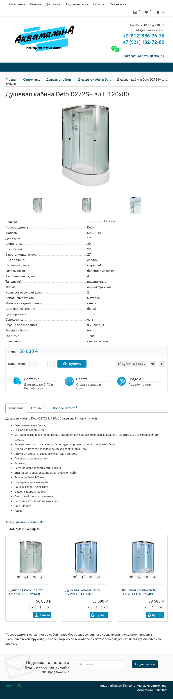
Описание (16, 408)
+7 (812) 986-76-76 (143, 36)
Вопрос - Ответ (65, 408)
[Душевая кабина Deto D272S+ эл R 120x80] (30, 560)
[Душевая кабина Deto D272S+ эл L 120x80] (86, 145)
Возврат (99, 4)
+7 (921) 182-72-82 (143, 42)
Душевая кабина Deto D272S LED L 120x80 (82, 592)
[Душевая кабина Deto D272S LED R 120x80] (143, 560)
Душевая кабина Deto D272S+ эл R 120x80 (26, 592)
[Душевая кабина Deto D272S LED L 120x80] (86, 560)
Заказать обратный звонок (143, 56)
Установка (118, 4)
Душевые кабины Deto (29, 522)
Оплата (35, 4)
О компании (16, 4)
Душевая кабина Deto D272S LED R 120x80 (139, 592)
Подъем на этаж (77, 4)
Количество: (17, 364)
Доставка (53, 4)
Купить (75, 364)
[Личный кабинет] (160, 12)
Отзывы (38, 408)
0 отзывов (110, 221)
